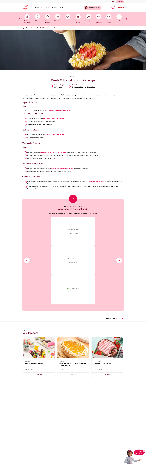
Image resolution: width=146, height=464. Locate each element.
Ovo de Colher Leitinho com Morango (48, 28)
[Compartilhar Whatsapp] (117, 318)
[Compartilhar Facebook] (120, 318)
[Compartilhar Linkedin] (123, 318)
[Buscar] (106, 8)
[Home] (23, 27)
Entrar (112, 1)
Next (126, 18)
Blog (46, 7)
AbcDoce (54, 7)
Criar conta (120, 1)
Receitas (37, 7)
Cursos (61, 7)
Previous (19, 18)
